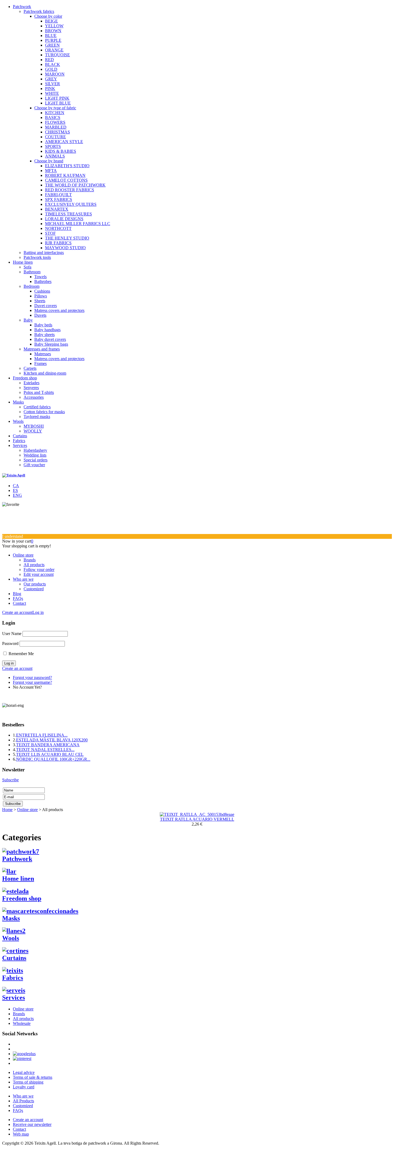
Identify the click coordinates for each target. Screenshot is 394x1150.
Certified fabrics (37, 407)
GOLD (51, 69)
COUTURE (55, 137)
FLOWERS (55, 122)
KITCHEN (54, 112)
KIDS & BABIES (60, 151)
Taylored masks (37, 416)
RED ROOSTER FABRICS (69, 190)
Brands (30, 560)
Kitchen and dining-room (45, 373)
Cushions (42, 291)
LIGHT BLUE (58, 103)
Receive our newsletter (32, 1124)
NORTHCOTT (58, 228)
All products (34, 564)
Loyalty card (23, 1087)
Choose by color (48, 16)
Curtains (20, 436)
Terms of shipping (28, 1082)
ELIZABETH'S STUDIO (67, 165)
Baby (28, 320)
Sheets (39, 300)
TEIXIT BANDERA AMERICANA (48, 744)
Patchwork (22, 6)
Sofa (27, 267)
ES (15, 490)
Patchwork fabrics (39, 11)
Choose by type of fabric (55, 108)
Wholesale (22, 1023)
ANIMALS (55, 156)
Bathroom (32, 272)
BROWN (53, 30)
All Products (23, 1101)
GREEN (52, 45)
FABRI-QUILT (58, 194)
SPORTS (53, 146)
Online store (23, 555)
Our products (35, 584)
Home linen (23, 262)
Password (10, 643)
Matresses (42, 354)
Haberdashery (35, 450)
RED (49, 59)
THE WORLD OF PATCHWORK (75, 185)
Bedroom (31, 286)
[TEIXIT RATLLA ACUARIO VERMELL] (197, 814)
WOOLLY (33, 431)
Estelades (31, 382)
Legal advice (24, 1072)
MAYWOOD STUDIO (65, 247)
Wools (18, 421)
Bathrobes (42, 281)
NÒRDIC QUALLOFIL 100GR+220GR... (53, 759)
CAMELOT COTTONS (66, 180)
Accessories (34, 397)
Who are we (23, 579)
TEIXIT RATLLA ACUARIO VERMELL (197, 819)
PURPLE (53, 40)
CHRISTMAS (57, 132)
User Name (11, 633)
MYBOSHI (34, 426)
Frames (40, 363)
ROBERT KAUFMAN (65, 175)
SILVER (52, 83)
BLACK (52, 64)
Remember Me (21, 653)
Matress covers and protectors (59, 310)
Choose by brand (48, 161)
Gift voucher (34, 464)
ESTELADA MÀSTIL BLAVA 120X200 (52, 740)
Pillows (40, 296)
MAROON (55, 74)
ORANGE (54, 50)
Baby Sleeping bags (51, 344)
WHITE (52, 93)
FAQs (18, 598)
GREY (51, 79)
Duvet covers (45, 305)
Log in (38, 612)
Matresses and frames (42, 349)
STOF (50, 233)
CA (16, 485)
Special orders (35, 460)
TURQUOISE (57, 55)
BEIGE (51, 21)
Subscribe (10, 780)
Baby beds (43, 325)
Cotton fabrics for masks (44, 411)
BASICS (52, 117)
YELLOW (54, 26)
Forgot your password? (32, 677)
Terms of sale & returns (32, 1077)
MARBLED (55, 127)
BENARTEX (56, 209)
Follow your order (39, 569)
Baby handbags (47, 329)
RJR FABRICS (58, 243)
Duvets (40, 315)
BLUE (51, 35)
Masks (18, 402)
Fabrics (19, 440)
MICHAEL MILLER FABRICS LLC (77, 223)
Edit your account (39, 574)
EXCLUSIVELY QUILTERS (70, 204)
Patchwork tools (37, 257)
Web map (21, 1134)
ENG (17, 495)
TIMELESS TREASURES (68, 214)
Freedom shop (25, 378)
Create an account (17, 612)
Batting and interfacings (44, 252)
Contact (19, 603)
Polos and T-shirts (39, 392)
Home (7, 809)
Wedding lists (35, 455)
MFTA (51, 170)
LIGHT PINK (57, 98)
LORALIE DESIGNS (64, 218)
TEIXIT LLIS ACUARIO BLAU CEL (50, 754)
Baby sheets (44, 334)
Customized (34, 589)
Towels (40, 276)
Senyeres (31, 387)
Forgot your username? (32, 682)
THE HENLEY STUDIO (67, 238)
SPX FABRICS (58, 199)
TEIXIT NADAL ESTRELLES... (45, 749)
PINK (50, 88)
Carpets (30, 368)
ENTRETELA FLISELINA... (42, 735)
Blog (17, 593)
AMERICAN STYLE (64, 141)
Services (20, 445)
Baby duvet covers (50, 339)
